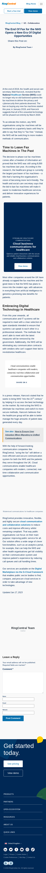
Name (4, 696)
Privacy (12, 854)
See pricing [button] (13, 764)
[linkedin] (5, 849)
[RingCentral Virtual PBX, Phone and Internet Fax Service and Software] (9, 4)
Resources (9, 817)
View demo (23, 266)
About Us (8, 824)
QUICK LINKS (9, 832)
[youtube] (22, 849)
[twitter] (11, 849)
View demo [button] (13, 773)
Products (9, 794)
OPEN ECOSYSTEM (12, 809)
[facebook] (16, 849)
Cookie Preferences (10, 857)
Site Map (22, 857)
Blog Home (31, 4)
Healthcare (16, 95)
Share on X (21, 382)
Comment (8, 669)
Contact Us (31, 857)
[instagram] (27, 849)
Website (5, 709)
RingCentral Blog (12, 23)
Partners (8, 802)
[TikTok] (33, 849)
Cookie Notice (21, 854)
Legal (6, 854)
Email (4, 703)
